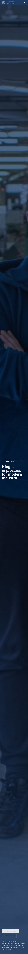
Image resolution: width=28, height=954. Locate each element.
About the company (9, 936)
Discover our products (10, 931)
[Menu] (24, 2)
